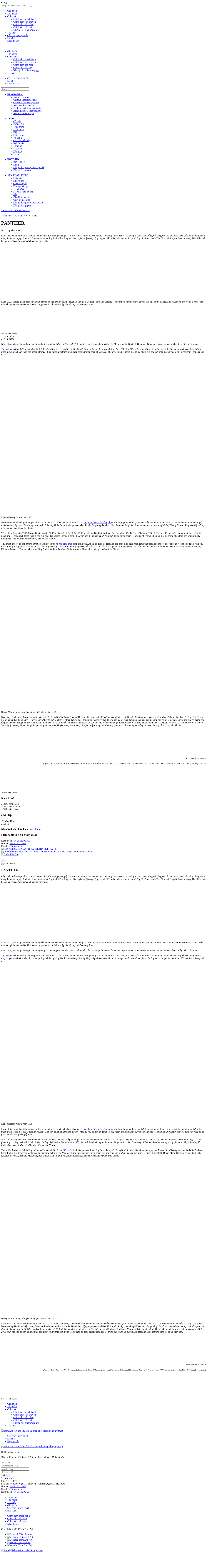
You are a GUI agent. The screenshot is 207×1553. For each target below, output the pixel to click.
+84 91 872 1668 (18, 843)
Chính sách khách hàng (24, 19)
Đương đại (18, 124)
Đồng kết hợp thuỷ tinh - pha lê (28, 202)
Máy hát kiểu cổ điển (23, 191)
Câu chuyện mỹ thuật (17, 35)
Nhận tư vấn (13, 41)
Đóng (4, 2)
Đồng (16, 164)
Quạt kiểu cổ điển (21, 200)
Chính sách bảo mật (22, 27)
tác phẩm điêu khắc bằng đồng (98, 522)
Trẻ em (16, 154)
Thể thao (17, 148)
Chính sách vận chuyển (24, 21)
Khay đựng (18, 180)
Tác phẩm (12, 13)
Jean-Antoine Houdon (24, 105)
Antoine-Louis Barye (23, 113)
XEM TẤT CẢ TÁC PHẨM (15, 210)
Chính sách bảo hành (23, 24)
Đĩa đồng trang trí (21, 197)
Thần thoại (18, 129)
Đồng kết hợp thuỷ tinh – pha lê (28, 167)
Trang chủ (6, 215)
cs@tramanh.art (15, 846)
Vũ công (17, 137)
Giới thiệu (12, 11)
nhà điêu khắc (65, 543)
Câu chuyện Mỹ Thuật (18, 1508)
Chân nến (18, 178)
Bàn (15, 194)
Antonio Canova (21, 97)
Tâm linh (17, 146)
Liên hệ (11, 38)
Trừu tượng (18, 127)
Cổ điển (17, 121)
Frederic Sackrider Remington (27, 108)
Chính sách (12, 16)
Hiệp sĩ (16, 132)
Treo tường (18, 189)
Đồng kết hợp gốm (22, 170)
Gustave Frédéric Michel (25, 100)
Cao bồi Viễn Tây (21, 140)
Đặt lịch (5, 1475)
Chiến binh (18, 135)
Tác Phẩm (18, 215)
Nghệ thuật (18, 143)
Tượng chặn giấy (21, 186)
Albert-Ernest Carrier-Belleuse (27, 110)
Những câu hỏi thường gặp (26, 30)
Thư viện (11, 32)
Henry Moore (35, 829)
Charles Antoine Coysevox (26, 102)
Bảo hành (12, 1510)
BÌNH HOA (19, 162)
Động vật (17, 151)
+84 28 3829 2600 (21, 840)
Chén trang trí (20, 183)
